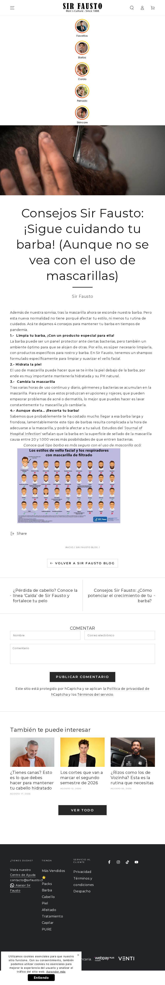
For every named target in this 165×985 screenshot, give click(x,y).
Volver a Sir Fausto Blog (85, 563)
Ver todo (82, 810)
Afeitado (49, 910)
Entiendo (41, 978)
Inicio (69, 547)
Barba (47, 890)
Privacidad (82, 872)
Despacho (82, 891)
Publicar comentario (82, 677)
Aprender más (55, 971)
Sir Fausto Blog (87, 547)
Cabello (48, 897)
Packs (47, 884)
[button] (132, 7)
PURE (47, 929)
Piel (45, 903)
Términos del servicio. (95, 694)
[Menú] (12, 7)
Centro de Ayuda (23, 875)
